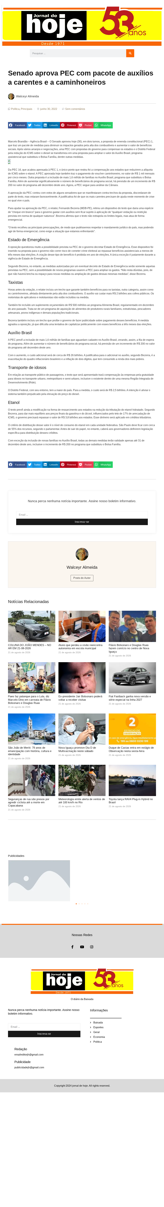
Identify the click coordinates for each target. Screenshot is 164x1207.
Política (15, 109)
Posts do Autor (81, 578)
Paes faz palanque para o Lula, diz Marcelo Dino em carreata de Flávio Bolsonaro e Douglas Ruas (29, 700)
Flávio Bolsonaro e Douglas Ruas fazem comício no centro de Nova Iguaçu (129, 648)
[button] (17, 125)
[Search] (130, 53)
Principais (26, 109)
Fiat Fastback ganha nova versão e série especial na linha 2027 (130, 698)
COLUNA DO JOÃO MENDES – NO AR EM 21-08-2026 (29, 647)
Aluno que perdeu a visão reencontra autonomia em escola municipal (80, 647)
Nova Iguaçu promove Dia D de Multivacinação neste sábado (77, 749)
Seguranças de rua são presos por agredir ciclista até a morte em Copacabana (28, 802)
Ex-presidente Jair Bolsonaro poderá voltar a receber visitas (80, 698)
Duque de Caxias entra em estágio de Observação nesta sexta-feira (131, 749)
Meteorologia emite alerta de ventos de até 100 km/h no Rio (81, 801)
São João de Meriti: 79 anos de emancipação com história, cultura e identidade (29, 751)
